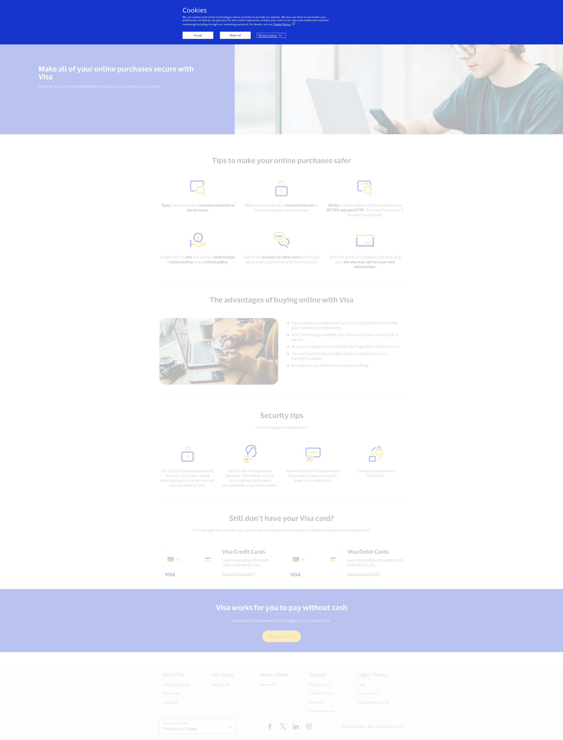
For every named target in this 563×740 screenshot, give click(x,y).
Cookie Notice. (282, 24)
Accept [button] (198, 35)
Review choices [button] (268, 35)
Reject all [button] (235, 35)
